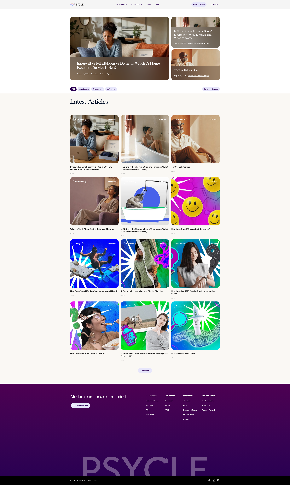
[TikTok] (209, 480)
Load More (145, 370)
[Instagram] (214, 480)
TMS (148, 410)
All (73, 89)
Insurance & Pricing (190, 410)
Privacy (95, 480)
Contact (186, 420)
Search (215, 4)
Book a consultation (80, 405)
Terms (89, 480)
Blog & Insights (188, 415)
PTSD (167, 410)
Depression (169, 401)
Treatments (120, 4)
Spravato (149, 406)
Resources (206, 406)
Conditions (135, 4)
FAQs (185, 406)
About (149, 4)
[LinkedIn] (218, 480)
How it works (150, 415)
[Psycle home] (76, 4)
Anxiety (167, 406)
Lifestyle (111, 89)
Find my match (199, 4)
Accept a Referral (208, 410)
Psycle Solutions (208, 401)
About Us (186, 401)
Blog (157, 4)
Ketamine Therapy (152, 401)
